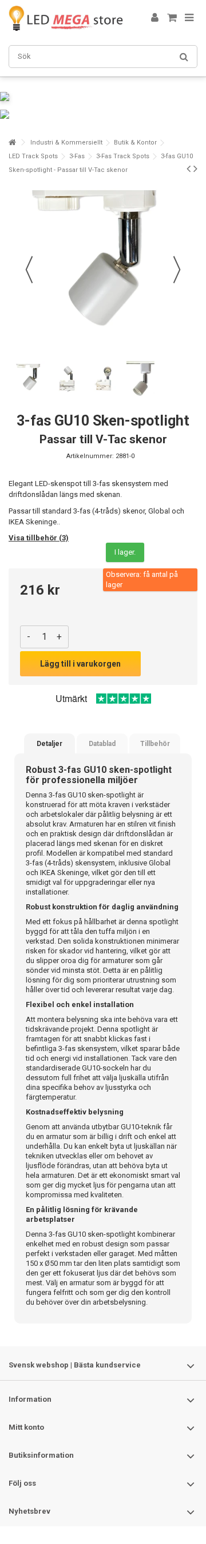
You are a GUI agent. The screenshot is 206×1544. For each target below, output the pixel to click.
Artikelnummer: (90, 456)
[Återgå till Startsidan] (12, 142)
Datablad (102, 744)
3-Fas (77, 156)
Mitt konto (26, 1427)
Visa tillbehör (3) (39, 538)
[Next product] (195, 168)
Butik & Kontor (135, 142)
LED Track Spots (33, 156)
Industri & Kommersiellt (66, 142)
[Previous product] (189, 168)
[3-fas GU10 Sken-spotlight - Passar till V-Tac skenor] (29, 379)
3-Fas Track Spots (122, 156)
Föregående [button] (29, 270)
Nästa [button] (177, 270)
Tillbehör (155, 744)
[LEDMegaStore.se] (66, 18)
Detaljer (49, 744)
